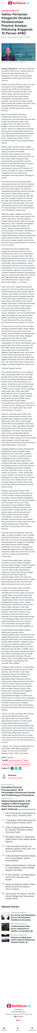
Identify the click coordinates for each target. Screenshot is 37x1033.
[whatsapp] (16, 768)
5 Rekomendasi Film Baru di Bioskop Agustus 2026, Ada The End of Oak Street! (20, 848)
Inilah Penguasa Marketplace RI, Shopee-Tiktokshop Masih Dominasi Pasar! (19, 829)
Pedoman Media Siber (18, 1012)
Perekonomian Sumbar (22, 764)
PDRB (26, 760)
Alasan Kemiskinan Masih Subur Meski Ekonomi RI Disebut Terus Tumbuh (20, 886)
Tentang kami (18, 1009)
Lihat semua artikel (15, 778)
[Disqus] (18, 972)
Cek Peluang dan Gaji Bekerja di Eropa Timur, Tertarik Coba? (20, 814)
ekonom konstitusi (15, 760)
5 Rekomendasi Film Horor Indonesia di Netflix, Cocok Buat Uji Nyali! (22, 928)
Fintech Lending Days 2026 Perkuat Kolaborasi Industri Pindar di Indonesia (23, 939)
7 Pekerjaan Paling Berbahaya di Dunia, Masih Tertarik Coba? (20, 821)
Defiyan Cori (7, 764)
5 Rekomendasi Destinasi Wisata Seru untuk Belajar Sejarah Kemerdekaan (20, 858)
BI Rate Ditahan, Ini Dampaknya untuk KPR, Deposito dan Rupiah (20, 877)
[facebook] (12, 768)
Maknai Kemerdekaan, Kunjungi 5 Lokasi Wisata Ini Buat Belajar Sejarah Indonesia (20, 867)
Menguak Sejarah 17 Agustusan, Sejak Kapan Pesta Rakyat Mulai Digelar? (20, 839)
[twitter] (20, 768)
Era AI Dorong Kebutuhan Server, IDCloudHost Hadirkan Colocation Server (23, 917)
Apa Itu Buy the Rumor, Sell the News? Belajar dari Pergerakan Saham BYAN (20, 896)
